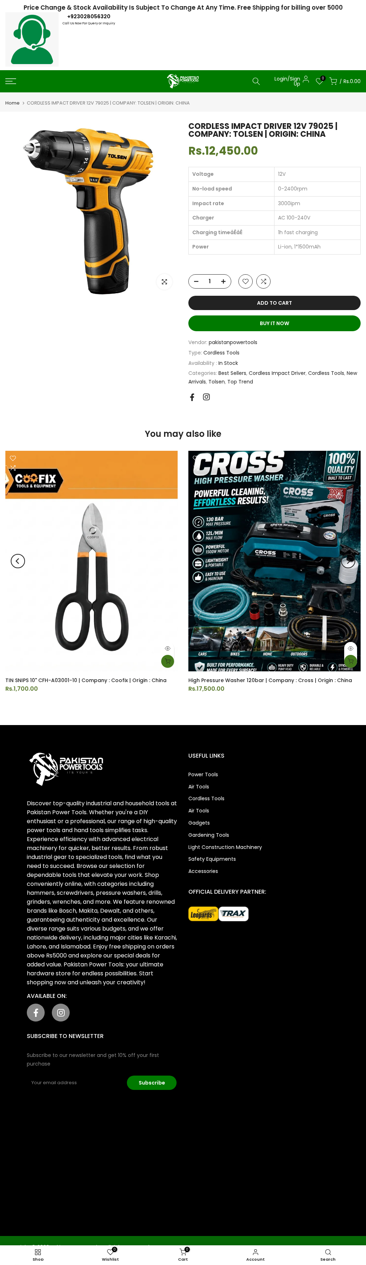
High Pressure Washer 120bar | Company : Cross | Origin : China (270, 680)
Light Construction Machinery (225, 847)
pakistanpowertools (233, 342)
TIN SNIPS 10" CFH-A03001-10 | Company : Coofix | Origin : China (86, 680)
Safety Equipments (212, 859)
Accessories (203, 871)
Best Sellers (232, 373)
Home (12, 103)
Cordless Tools (221, 352)
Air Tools (198, 786)
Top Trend (240, 381)
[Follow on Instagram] (206, 396)
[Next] (348, 561)
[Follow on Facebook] (192, 397)
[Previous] (18, 561)
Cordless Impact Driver (277, 373)
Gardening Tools (208, 835)
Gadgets (199, 822)
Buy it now (274, 323)
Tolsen (216, 381)
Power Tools (203, 774)
